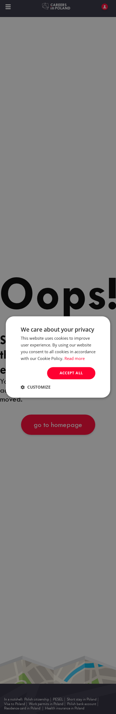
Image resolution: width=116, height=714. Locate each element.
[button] (35, 387)
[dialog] (58, 357)
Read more (74, 358)
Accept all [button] (71, 373)
